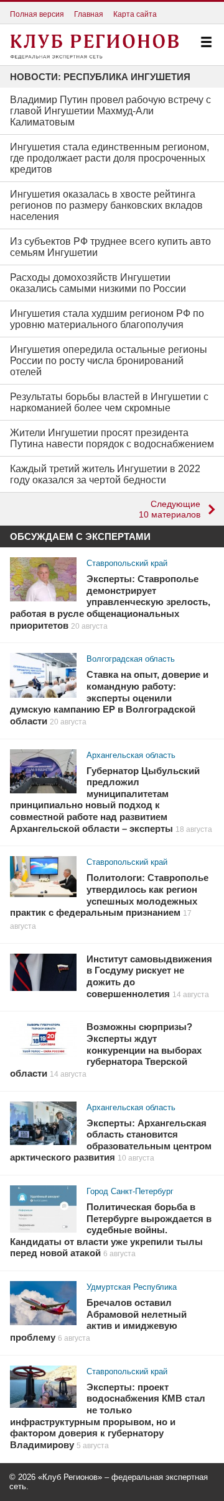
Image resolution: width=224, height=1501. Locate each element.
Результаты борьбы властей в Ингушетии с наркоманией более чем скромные (109, 402)
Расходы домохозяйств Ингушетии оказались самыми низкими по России (98, 283)
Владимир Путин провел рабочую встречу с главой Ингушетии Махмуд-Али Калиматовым (110, 110)
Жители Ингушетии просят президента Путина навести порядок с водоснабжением (112, 438)
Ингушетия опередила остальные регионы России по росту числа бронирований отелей (108, 360)
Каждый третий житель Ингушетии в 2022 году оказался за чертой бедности (105, 474)
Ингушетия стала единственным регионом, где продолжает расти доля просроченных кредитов (109, 158)
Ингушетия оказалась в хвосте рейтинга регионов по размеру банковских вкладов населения (106, 205)
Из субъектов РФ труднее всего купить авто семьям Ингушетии (110, 247)
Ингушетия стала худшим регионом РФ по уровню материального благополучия (107, 319)
